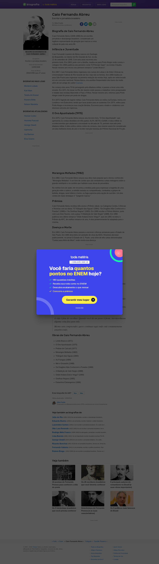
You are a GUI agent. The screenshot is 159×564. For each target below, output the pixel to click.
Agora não (79, 308)
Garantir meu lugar (78, 299)
